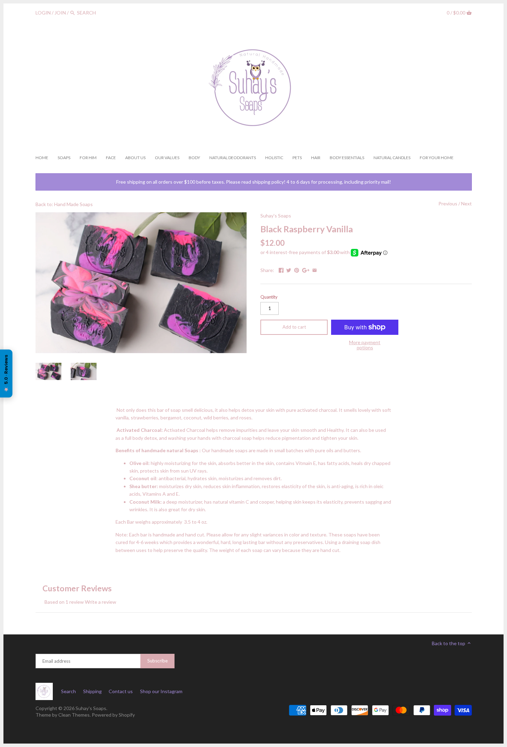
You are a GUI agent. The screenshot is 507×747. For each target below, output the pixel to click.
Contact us (121, 691)
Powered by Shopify (113, 715)
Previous (447, 203)
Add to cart (294, 327)
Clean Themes (74, 715)
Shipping (92, 691)
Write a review (100, 602)
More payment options (364, 345)
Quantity (268, 297)
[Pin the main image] (296, 269)
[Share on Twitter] (288, 269)
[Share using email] (314, 269)
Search (68, 691)
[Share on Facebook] (281, 269)
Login (43, 13)
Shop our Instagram (161, 691)
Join (60, 13)
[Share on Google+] (305, 269)
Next (466, 203)
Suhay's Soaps (275, 216)
